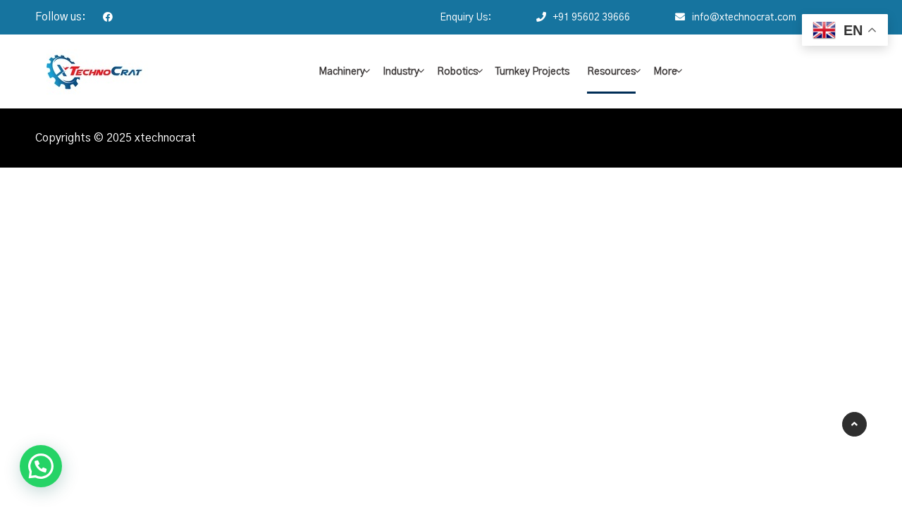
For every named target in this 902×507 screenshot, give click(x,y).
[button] (41, 466)
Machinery (342, 72)
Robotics (457, 72)
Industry (401, 72)
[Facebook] (101, 17)
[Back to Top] (854, 424)
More (665, 72)
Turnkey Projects (532, 72)
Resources (611, 72)
